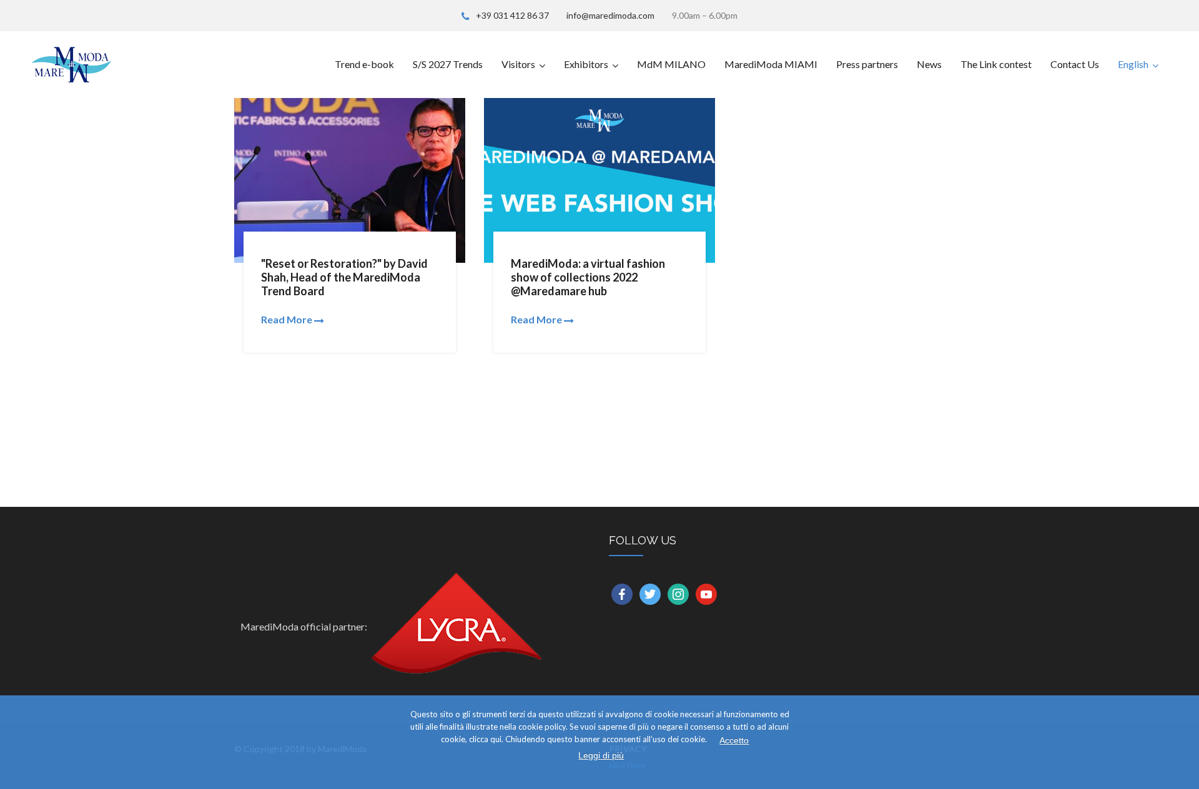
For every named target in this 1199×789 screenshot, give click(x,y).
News (929, 64)
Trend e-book (364, 64)
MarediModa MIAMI (770, 64)
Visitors (518, 64)
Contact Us (1074, 64)
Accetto (734, 740)
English (1133, 64)
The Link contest (996, 64)
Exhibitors (586, 64)
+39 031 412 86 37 (512, 15)
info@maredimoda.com (610, 15)
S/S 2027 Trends (448, 64)
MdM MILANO (671, 64)
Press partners (867, 64)
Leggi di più (601, 755)
